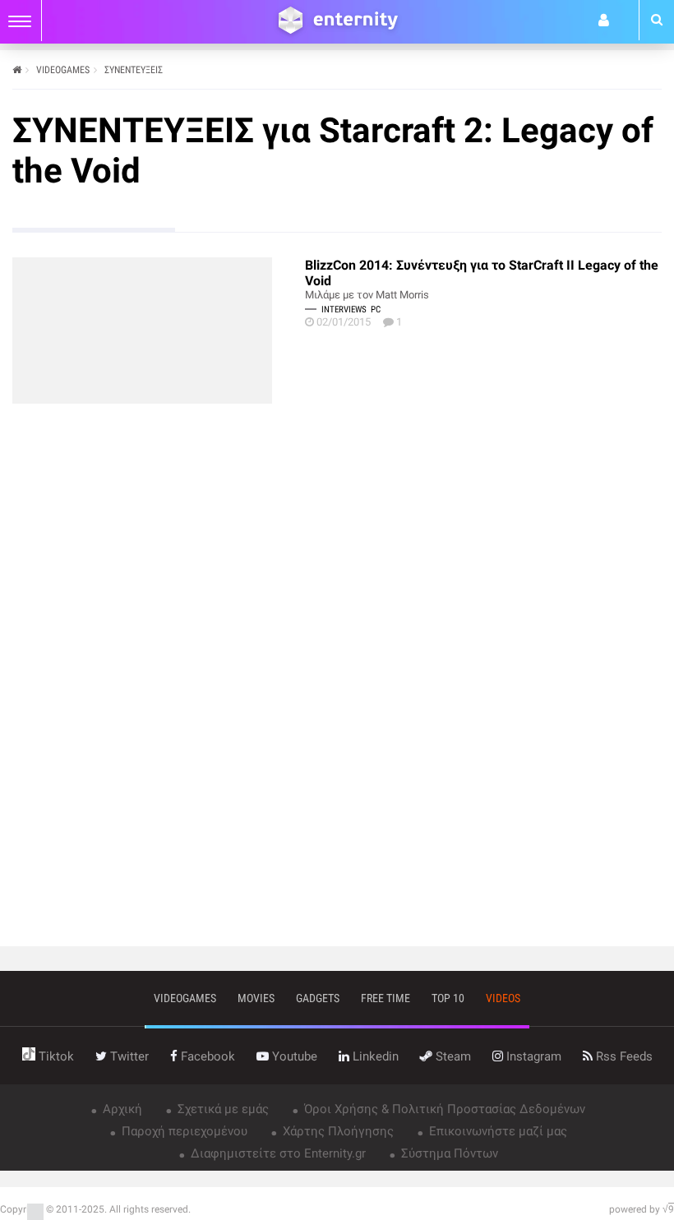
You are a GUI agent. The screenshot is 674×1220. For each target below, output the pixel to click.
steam (451, 1056)
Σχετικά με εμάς (221, 1109)
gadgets (317, 998)
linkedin (374, 1056)
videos (503, 998)
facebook (206, 1056)
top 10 (448, 998)
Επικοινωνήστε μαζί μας (496, 1131)
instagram (532, 1056)
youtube (293, 1056)
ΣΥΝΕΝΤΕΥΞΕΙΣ (133, 70)
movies (256, 998)
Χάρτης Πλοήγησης (336, 1131)
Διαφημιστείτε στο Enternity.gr (276, 1153)
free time (385, 998)
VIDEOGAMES (63, 70)
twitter (128, 1056)
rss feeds (623, 1056)
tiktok (54, 1056)
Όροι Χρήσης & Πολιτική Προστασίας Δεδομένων (443, 1109)
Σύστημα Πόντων (448, 1153)
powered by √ (641, 1209)
